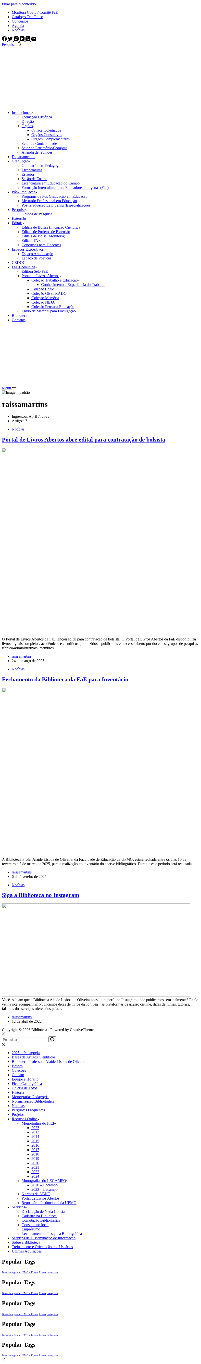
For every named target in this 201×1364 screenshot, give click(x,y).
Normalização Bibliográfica (33, 1101)
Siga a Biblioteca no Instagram (40, 895)
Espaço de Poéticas (36, 258)
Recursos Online (25, 1119)
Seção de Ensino (34, 179)
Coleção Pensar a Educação (52, 307)
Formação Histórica (37, 117)
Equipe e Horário (25, 1079)
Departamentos (23, 157)
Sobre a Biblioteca (26, 1242)
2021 (35, 1167)
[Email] (33, 40)
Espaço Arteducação (37, 254)
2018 (35, 1154)
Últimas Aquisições (27, 1251)
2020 (35, 1163)
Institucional (21, 113)
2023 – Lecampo (44, 1189)
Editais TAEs (32, 240)
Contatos (18, 320)
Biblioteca (19, 315)
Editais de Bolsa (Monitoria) (43, 236)
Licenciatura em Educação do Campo (51, 183)
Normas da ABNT (36, 1194)
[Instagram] (17, 40)
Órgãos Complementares (50, 139)
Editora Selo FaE (35, 271)
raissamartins (22, 656)
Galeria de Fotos (24, 1088)
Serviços (18, 1207)
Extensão (19, 218)
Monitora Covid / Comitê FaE (35, 12)
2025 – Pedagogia (26, 1053)
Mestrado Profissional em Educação (49, 201)
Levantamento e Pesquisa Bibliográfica (52, 1233)
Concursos (20, 21)
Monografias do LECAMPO (44, 1181)
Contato (18, 1075)
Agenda (18, 26)
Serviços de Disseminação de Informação (43, 1238)
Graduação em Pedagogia (41, 165)
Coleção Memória (45, 298)
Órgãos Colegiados (46, 130)
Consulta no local (35, 1225)
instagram (52, 1272)
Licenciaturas (32, 170)
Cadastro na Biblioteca (39, 1216)
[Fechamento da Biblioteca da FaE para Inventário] (96, 855)
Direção (28, 121)
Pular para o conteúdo (19, 4)
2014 (35, 1136)
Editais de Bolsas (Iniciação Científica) (51, 227)
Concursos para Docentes (41, 245)
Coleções (19, 1070)
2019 (35, 1158)
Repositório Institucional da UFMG (49, 1203)
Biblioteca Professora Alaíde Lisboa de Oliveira (48, 1061)
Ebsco (42, 1272)
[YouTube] (22, 40)
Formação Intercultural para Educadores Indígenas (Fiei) (65, 187)
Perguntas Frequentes (28, 1110)
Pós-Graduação (24, 192)
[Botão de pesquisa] (52, 1039)
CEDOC (18, 262)
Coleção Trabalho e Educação (54, 280)
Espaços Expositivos (28, 249)
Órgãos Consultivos (46, 135)
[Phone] (28, 40)
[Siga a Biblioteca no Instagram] (96, 995)
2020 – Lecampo (44, 1185)
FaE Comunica (23, 267)
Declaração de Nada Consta (43, 1211)
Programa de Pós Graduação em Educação (55, 196)
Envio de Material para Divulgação (49, 311)
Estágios (28, 174)
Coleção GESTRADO (49, 293)
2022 (35, 1172)
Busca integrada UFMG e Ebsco (20, 1272)
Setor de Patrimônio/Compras (44, 148)
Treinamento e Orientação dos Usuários (42, 1247)
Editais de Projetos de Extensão (46, 232)
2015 (35, 1141)
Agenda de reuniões (37, 152)
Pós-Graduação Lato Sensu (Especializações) (56, 205)
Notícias (18, 30)
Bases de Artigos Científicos (33, 1057)
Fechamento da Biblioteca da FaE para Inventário (65, 679)
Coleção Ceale (42, 289)
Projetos (18, 1114)
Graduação (20, 161)
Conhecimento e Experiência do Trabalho (73, 285)
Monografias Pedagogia (30, 1097)
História (18, 1092)
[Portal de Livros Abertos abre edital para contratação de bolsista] (96, 635)
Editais (17, 223)
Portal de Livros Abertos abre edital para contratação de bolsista (83, 439)
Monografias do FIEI (38, 1123)
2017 (35, 1150)
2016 (35, 1145)
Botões (17, 1066)
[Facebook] (5, 40)
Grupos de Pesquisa (37, 214)
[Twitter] (11, 40)
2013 (35, 1132)
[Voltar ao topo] (4, 1360)
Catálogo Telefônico (27, 17)
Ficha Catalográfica (27, 1083)
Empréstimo (31, 1229)
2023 (35, 1128)
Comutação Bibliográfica (41, 1220)
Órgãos (27, 126)
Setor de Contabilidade (39, 143)
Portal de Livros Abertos (40, 276)
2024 (35, 1176)
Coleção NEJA (43, 302)
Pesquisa (18, 210)
